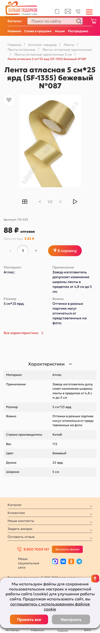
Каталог (15, 21)
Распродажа (78, 31)
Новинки (14, 31)
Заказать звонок (67, 549)
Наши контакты (21, 521)
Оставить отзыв (21, 537)
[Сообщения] (68, 12)
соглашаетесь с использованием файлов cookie (50, 606)
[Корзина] (93, 21)
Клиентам (16, 513)
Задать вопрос (20, 529)
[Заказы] (57, 11)
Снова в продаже (38, 31)
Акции (60, 31)
